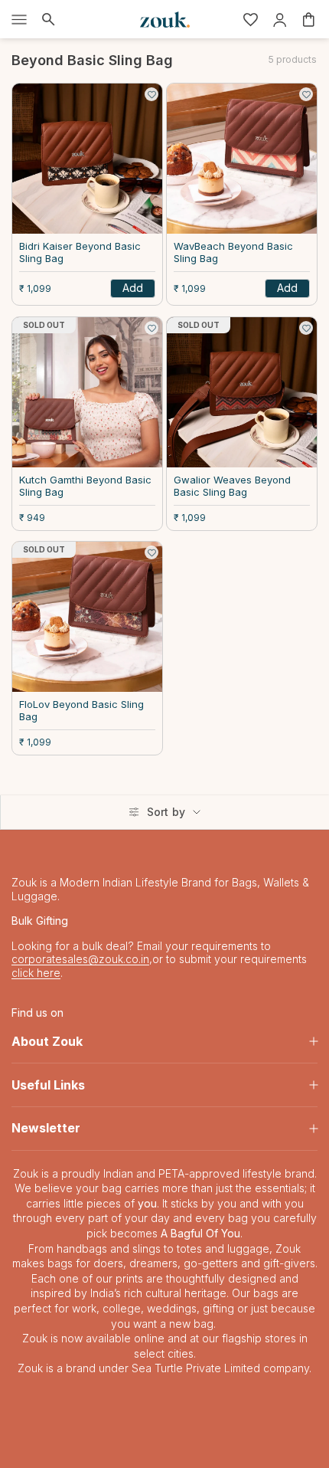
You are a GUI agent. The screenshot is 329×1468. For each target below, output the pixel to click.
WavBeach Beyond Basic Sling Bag (233, 252)
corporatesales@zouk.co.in (80, 958)
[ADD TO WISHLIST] (151, 94)
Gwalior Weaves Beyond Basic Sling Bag (232, 486)
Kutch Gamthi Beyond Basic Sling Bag (85, 486)
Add (132, 287)
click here (35, 972)
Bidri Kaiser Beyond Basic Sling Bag (80, 252)
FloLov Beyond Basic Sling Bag (81, 711)
